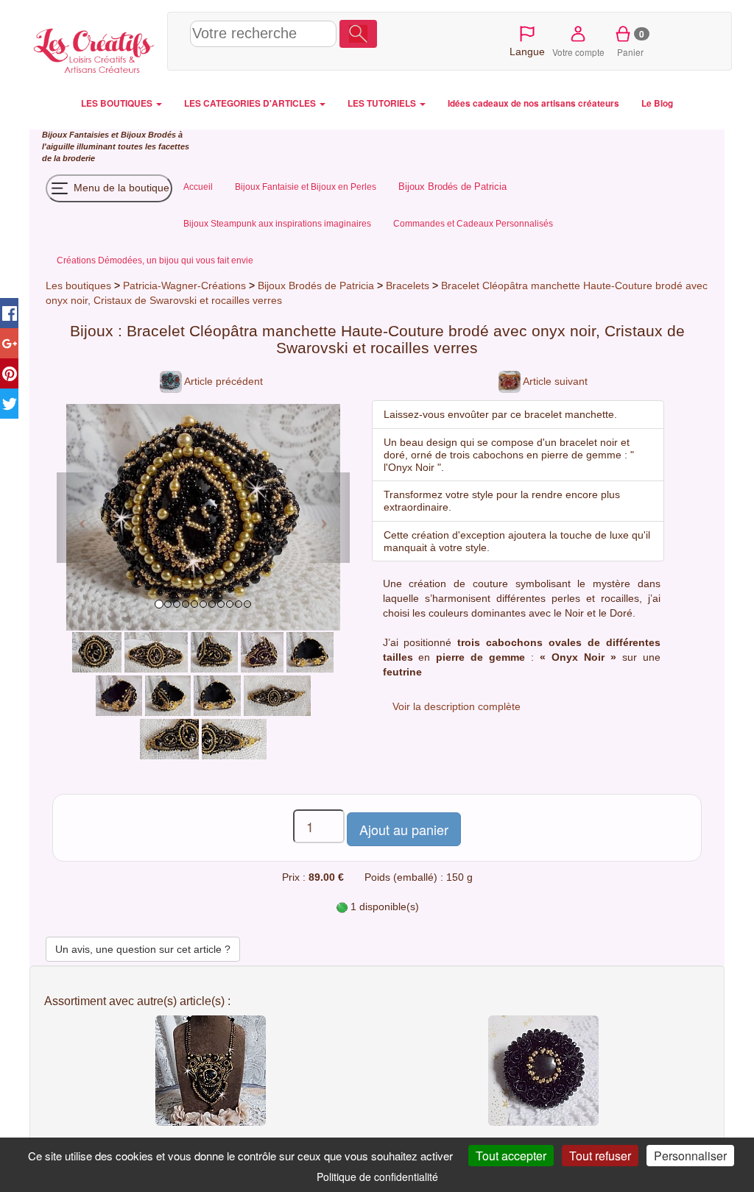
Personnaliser (690, 1155)
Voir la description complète (456, 706)
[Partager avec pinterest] (9, 373)
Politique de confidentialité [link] (377, 1176)
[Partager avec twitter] (9, 404)
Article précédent (222, 381)
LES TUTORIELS (383, 103)
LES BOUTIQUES (118, 103)
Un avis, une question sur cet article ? (142, 949)
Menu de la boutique (120, 187)
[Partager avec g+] (9, 343)
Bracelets (409, 285)
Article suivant (554, 381)
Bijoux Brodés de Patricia (316, 285)
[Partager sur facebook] (9, 313)
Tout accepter (511, 1155)
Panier (630, 42)
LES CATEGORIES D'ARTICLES (251, 103)
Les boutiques (78, 285)
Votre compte (578, 52)
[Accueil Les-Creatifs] (94, 48)
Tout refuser (600, 1155)
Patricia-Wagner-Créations (184, 285)
